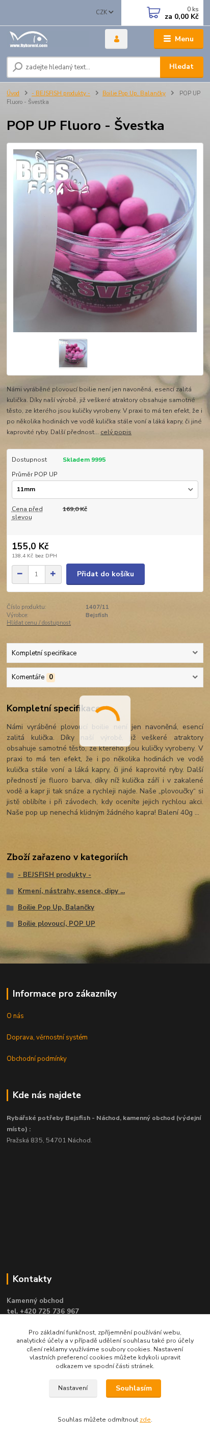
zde (145, 1420)
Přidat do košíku (105, 574)
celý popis (116, 432)
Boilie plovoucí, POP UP (56, 923)
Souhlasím (134, 1388)
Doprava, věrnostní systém (47, 1037)
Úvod (13, 93)
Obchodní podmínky (37, 1058)
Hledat (181, 66)
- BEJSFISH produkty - (61, 93)
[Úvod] (48, 39)
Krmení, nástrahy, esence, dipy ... (71, 891)
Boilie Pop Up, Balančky (134, 93)
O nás (15, 1016)
